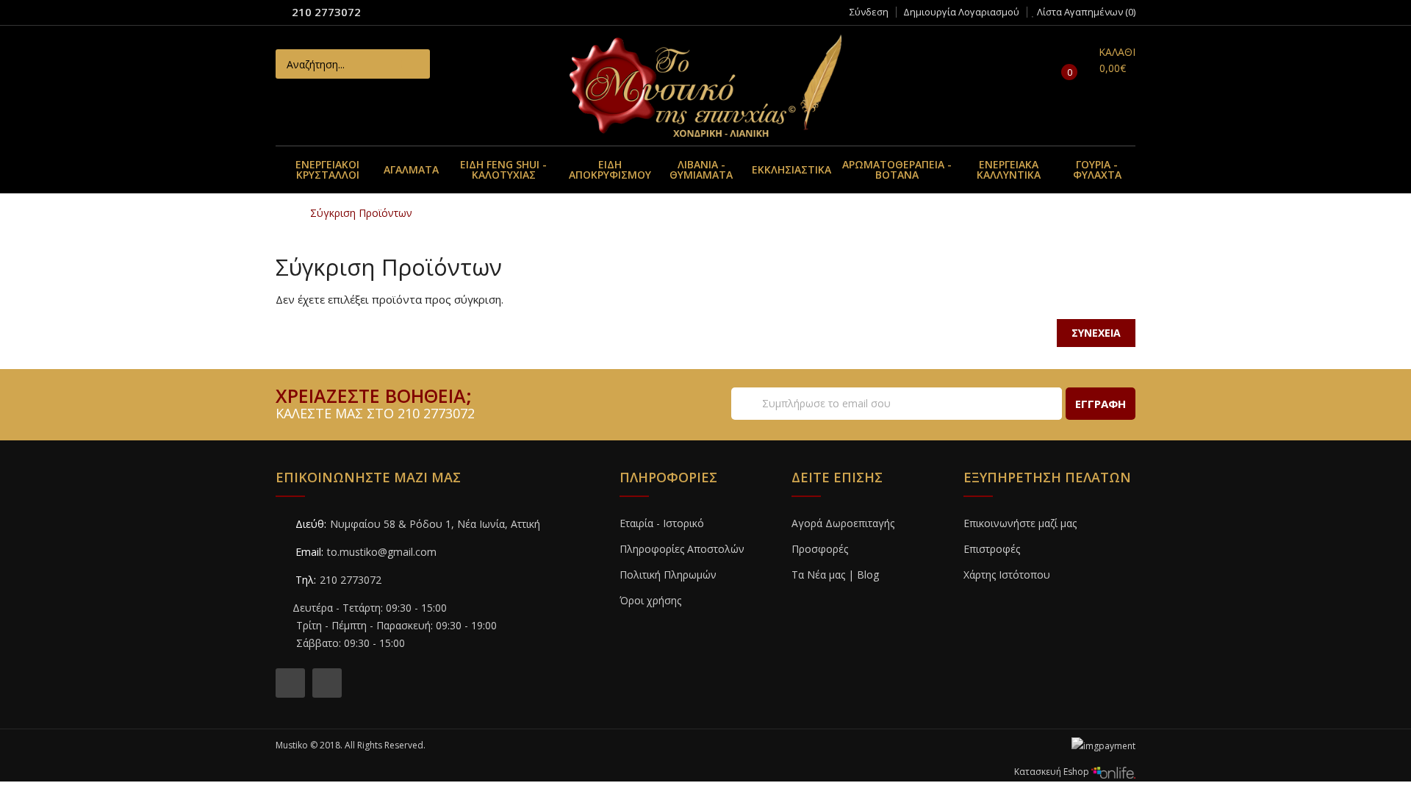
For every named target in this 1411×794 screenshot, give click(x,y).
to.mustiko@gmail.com (382, 552)
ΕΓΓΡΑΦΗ (1100, 403)
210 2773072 (326, 11)
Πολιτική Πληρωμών (668, 575)
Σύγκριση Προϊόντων (361, 213)
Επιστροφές (991, 549)
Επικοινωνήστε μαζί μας (1020, 523)
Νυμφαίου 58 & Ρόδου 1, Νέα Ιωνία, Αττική (435, 524)
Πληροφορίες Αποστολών (682, 549)
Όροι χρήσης (650, 600)
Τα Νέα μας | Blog (835, 575)
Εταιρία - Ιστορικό (662, 523)
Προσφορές (819, 549)
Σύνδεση (869, 11)
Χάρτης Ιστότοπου (1006, 575)
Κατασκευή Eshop (1052, 771)
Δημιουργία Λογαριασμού (961, 11)
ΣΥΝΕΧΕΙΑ (1096, 333)
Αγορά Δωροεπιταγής (842, 523)
